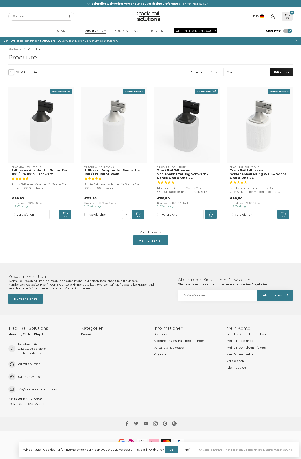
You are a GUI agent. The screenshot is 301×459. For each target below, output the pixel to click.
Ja (172, 449)
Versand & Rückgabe (169, 347)
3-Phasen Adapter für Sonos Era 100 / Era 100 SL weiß (112, 172)
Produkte (94, 30)
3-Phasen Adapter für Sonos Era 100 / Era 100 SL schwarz (39, 172)
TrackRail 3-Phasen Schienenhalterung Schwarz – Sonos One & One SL (182, 174)
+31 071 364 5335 (29, 364)
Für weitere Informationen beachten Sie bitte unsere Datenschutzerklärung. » (246, 449)
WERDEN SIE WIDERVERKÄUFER (196, 30)
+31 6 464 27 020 (29, 377)
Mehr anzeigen (150, 240)
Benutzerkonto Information (246, 334)
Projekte (160, 354)
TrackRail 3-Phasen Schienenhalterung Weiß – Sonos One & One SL (258, 174)
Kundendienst (127, 30)
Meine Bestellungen (241, 340)
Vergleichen (25, 214)
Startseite (66, 30)
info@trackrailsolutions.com (37, 389)
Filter (279, 72)
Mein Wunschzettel (240, 354)
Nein (188, 449)
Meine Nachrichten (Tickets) (246, 347)
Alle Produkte (236, 367)
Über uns (157, 30)
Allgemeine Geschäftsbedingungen (179, 340)
